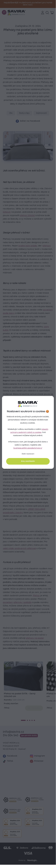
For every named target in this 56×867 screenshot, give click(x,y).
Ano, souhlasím (28, 461)
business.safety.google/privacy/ (27, 448)
